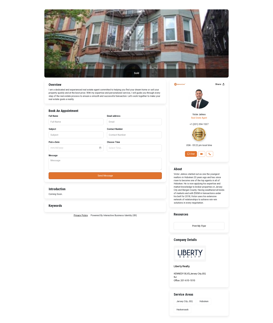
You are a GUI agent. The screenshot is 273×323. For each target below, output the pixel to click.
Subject (52, 129)
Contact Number (115, 129)
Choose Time (113, 142)
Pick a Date (54, 142)
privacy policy (81, 215)
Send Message (105, 175)
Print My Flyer (199, 226)
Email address (113, 116)
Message (53, 155)
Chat (192, 154)
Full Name (53, 116)
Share (218, 84)
